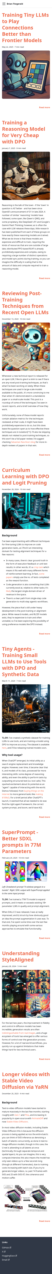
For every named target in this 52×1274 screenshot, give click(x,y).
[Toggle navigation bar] (4, 4)
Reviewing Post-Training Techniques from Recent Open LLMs (25, 303)
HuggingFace (8, 1255)
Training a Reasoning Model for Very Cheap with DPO (23, 132)
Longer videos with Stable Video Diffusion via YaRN (26, 1080)
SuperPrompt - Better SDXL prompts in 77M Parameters (21, 842)
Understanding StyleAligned (21, 956)
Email (4, 1259)
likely (8, 591)
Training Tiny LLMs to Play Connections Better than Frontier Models (25, 27)
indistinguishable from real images (18, 1033)
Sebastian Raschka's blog (23, 442)
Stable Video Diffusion (17, 1121)
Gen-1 (17, 1115)
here (4, 747)
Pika (27, 1115)
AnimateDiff (37, 1118)
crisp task (38, 567)
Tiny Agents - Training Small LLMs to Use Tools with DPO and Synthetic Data (24, 661)
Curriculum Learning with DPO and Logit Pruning (25, 476)
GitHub (5, 1247)
